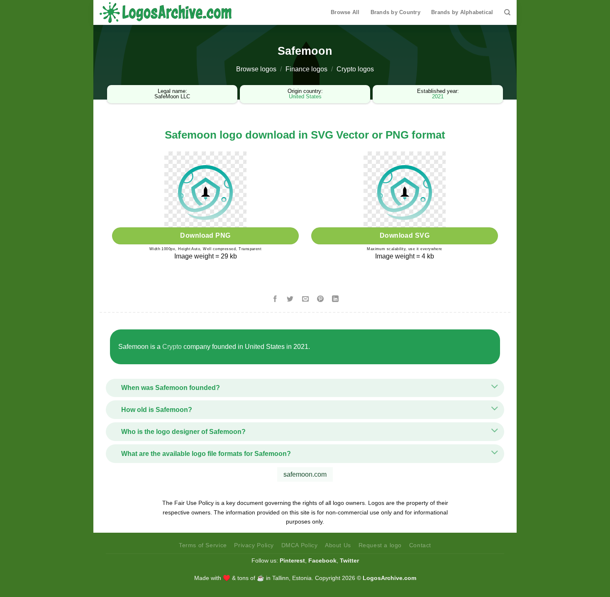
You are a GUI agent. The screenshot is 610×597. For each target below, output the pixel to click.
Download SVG (405, 235)
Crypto (172, 346)
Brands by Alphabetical (462, 12)
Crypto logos (355, 69)
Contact (420, 545)
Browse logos (256, 69)
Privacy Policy (254, 545)
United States (305, 96)
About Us (338, 545)
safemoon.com (305, 474)
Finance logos (306, 69)
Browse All (345, 12)
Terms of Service (203, 545)
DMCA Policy (299, 545)
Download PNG (205, 235)
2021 (438, 96)
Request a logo (380, 545)
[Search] (507, 12)
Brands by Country (395, 12)
